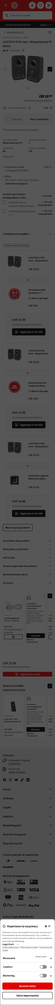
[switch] (43, 967)
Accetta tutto (27, 986)
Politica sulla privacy (10, 947)
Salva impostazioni (27, 995)
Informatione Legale (29, 947)
